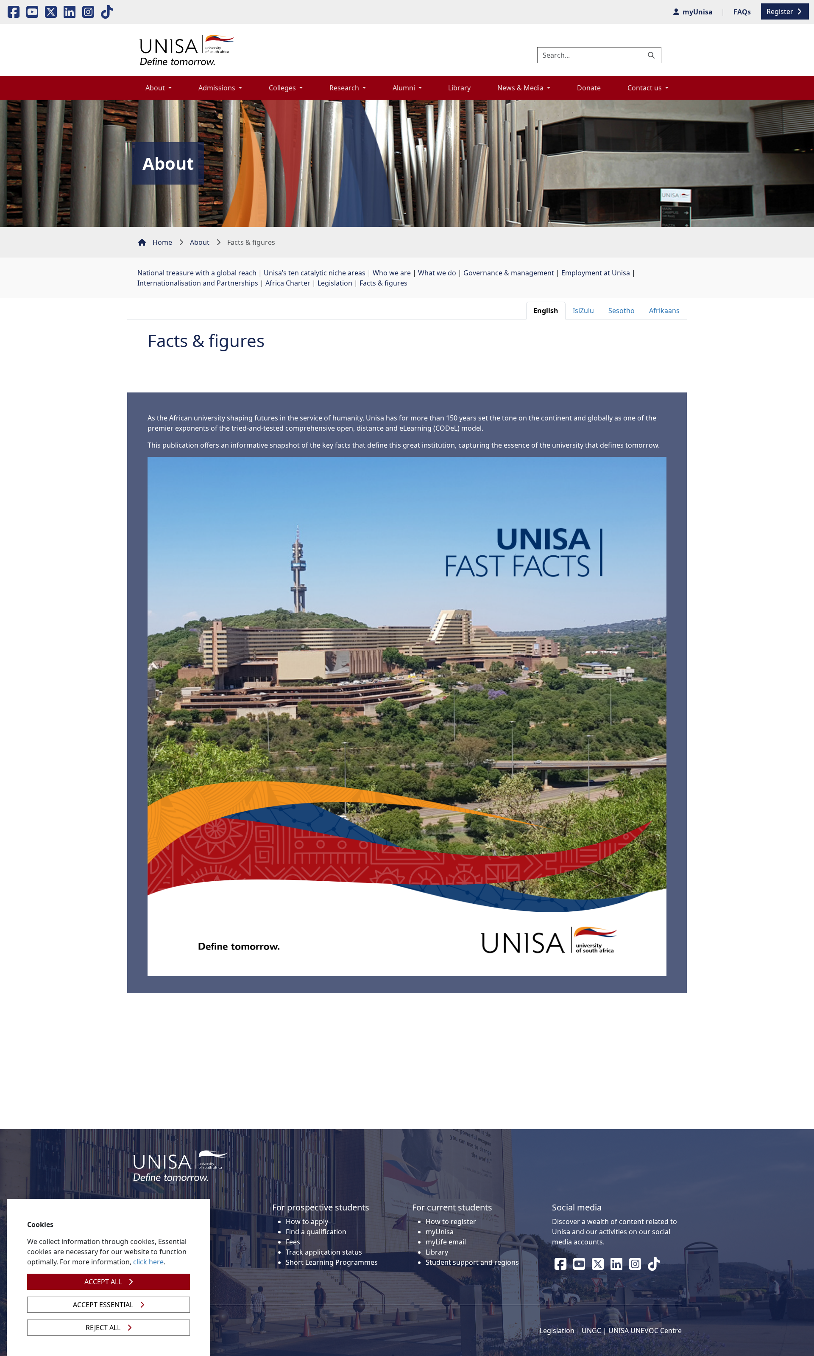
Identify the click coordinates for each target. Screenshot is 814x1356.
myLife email (446, 1242)
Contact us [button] (645, 87)
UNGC (591, 1330)
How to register (451, 1221)
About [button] (156, 87)
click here (148, 1261)
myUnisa (440, 1231)
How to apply (307, 1221)
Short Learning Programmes (332, 1262)
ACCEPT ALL (103, 1281)
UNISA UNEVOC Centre (645, 1330)
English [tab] (545, 310)
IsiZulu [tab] (583, 310)
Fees (293, 1242)
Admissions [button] (217, 87)
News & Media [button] (521, 87)
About (199, 242)
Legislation (335, 283)
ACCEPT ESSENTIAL (103, 1304)
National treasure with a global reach (196, 272)
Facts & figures (383, 283)
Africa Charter (287, 283)
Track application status (324, 1252)
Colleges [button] (283, 87)
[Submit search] (652, 55)
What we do (437, 272)
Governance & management (508, 272)
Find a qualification (316, 1231)
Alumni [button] (405, 87)
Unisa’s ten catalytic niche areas (314, 272)
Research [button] (345, 87)
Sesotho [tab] (621, 310)
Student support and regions (472, 1262)
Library (459, 87)
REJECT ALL (103, 1327)
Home (162, 242)
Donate (589, 87)
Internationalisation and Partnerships (197, 283)
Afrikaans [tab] (664, 310)
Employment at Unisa (595, 272)
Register (781, 11)
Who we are (392, 272)
